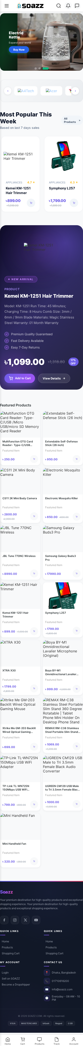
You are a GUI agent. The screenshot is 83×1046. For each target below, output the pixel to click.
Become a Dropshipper (16, 984)
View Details (52, 378)
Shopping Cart (10, 953)
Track (57, 1043)
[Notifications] (68, 6)
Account (73, 1043)
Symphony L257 (62, 188)
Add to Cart (23, 378)
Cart (22, 1043)
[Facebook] (4, 920)
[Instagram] (15, 920)
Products (7, 947)
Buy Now (19, 49)
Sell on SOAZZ (11, 978)
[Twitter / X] (25, 920)
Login (5, 972)
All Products (72, 120)
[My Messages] (77, 6)
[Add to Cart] (31, 203)
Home (5, 941)
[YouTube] (36, 920)
